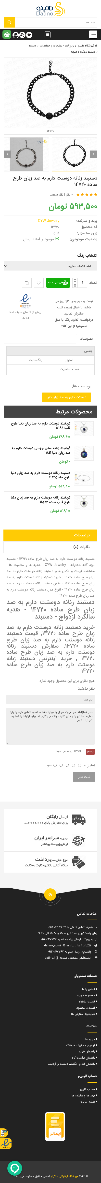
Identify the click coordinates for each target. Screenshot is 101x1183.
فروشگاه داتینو (86, 46)
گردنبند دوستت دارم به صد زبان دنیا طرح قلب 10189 (40, 426)
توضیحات (82, 535)
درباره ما (90, 1039)
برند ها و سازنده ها (83, 1095)
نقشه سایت (87, 1101)
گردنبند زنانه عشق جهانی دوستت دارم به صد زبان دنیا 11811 (41, 450)
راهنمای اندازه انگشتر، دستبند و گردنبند (71, 1064)
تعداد (93, 283)
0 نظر (69, 194)
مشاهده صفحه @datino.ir (61, 958)
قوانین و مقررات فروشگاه (80, 1045)
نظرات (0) (81, 547)
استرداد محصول (85, 1007)
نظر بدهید (56, 194)
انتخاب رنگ (87, 256)
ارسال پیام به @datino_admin (63, 945)
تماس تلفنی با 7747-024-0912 (66, 927)
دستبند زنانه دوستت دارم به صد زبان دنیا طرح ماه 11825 (40, 475)
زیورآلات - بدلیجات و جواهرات (57, 46)
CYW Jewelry (49, 221)
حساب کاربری (87, 1089)
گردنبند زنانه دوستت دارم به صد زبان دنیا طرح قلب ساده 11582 (40, 500)
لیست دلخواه (87, 1001)
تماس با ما (88, 989)
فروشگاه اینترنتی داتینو (64, 1176)
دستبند (32, 46)
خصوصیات (86, 338)
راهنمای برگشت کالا (83, 1057)
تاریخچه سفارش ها (83, 1014)
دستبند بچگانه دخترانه (83, 52)
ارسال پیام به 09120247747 (64, 951)
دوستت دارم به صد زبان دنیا (66, 397)
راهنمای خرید (87, 1051)
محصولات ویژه (86, 995)
